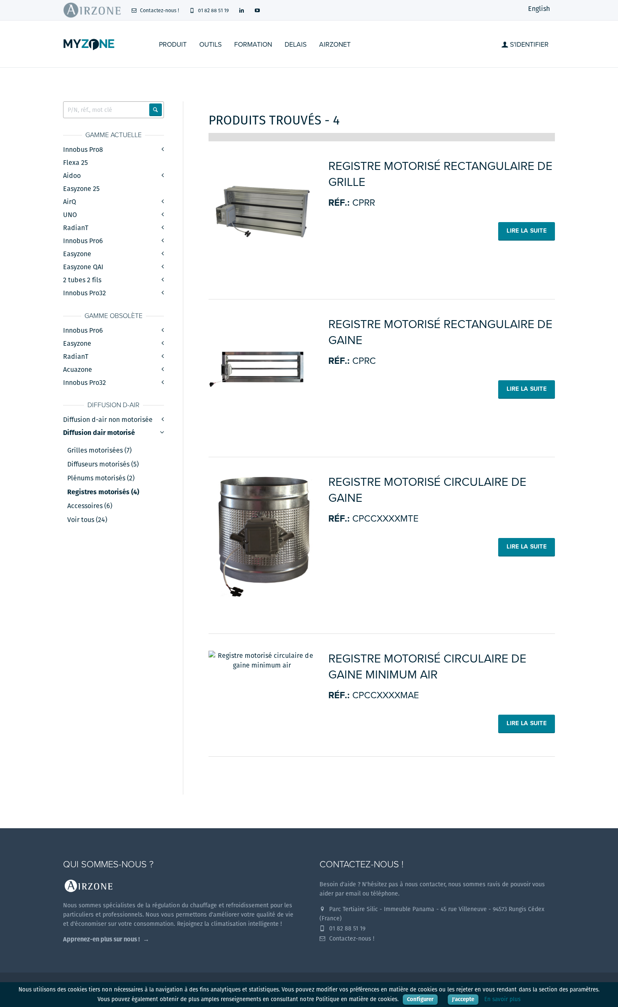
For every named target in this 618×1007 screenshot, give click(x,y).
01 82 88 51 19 (213, 10)
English (539, 8)
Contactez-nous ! (159, 10)
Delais (295, 44)
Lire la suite (527, 230)
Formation (253, 44)
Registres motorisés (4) (103, 492)
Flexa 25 (75, 162)
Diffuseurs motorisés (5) (103, 464)
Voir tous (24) (87, 520)
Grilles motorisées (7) (99, 450)
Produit (173, 44)
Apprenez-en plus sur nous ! (101, 939)
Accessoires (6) (89, 506)
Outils (210, 44)
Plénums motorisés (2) (101, 478)
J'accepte (463, 999)
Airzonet (335, 44)
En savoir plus (502, 999)
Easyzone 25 (81, 188)
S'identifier (528, 44)
